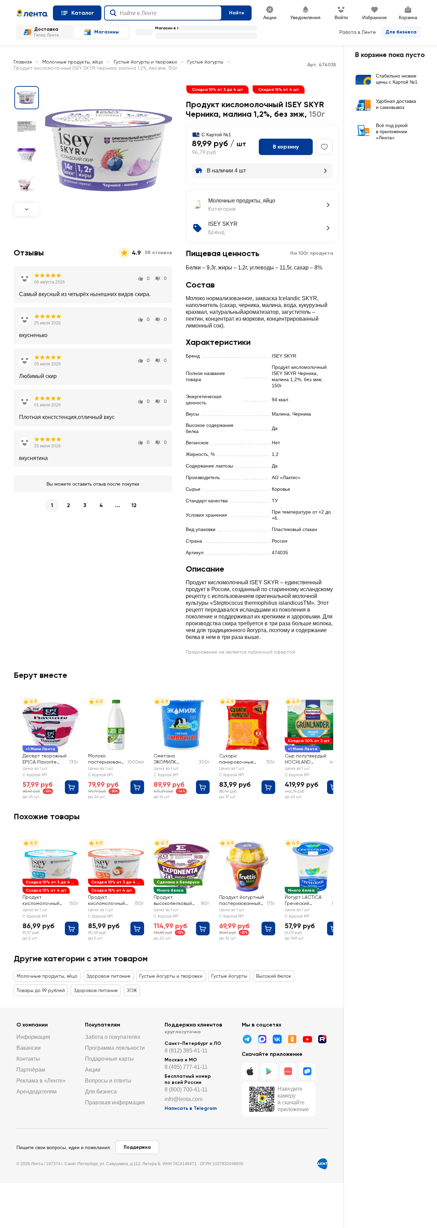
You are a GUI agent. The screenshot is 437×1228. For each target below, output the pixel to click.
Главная (23, 62)
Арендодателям (36, 1091)
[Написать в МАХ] (262, 1039)
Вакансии (28, 1048)
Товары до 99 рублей (41, 990)
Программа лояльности (115, 1048)
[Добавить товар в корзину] (72, 787)
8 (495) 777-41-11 (186, 1067)
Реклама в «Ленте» (41, 1081)
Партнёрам (30, 1070)
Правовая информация (115, 1102)
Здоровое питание (108, 976)
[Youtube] (307, 1039)
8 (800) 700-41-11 (186, 1089)
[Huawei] (288, 1071)
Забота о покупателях (112, 1037)
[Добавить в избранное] (324, 147)
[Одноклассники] (292, 1039)
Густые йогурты (205, 62)
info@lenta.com (183, 1099)
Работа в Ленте (357, 32)
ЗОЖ (132, 990)
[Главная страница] (31, 13)
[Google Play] (269, 1071)
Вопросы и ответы (108, 1081)
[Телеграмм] (247, 1039)
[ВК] (277, 1039)
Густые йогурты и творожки (145, 62)
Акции (92, 1070)
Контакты (28, 1059)
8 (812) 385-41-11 (186, 1050)
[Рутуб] (322, 1039)
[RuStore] (307, 1071)
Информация (33, 1037)
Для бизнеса (401, 32)
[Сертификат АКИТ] (322, 1163)
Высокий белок (273, 976)
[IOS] (250, 1071)
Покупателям (102, 1024)
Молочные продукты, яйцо (72, 62)
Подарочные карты (109, 1059)
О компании (32, 1024)
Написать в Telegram (191, 1108)
